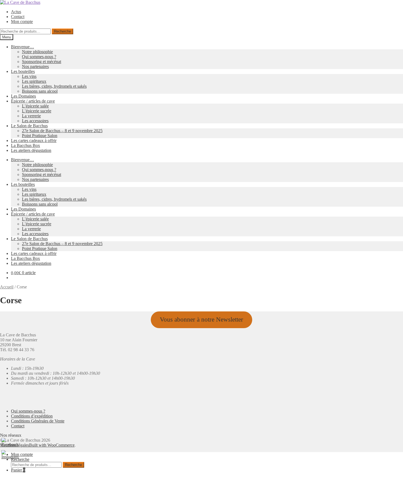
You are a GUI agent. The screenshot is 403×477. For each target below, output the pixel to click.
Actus (16, 11)
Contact (17, 16)
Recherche (62, 31)
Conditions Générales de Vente (37, 421)
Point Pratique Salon (39, 135)
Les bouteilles (23, 71)
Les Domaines (23, 96)
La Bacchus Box (25, 145)
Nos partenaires (35, 66)
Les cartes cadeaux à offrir (33, 140)
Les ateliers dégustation (31, 150)
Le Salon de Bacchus (29, 125)
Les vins (29, 76)
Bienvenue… (22, 46)
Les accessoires (35, 120)
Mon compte (22, 21)
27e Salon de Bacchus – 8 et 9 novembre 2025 (62, 130)
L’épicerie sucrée (36, 111)
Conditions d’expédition (32, 416)
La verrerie (31, 115)
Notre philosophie (37, 51)
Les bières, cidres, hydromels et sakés (54, 86)
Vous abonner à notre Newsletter (201, 319)
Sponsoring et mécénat (41, 61)
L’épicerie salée (35, 106)
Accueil (6, 287)
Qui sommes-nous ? (39, 56)
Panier (18, 470)
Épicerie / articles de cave (33, 101)
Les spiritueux (34, 81)
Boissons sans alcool (40, 91)
